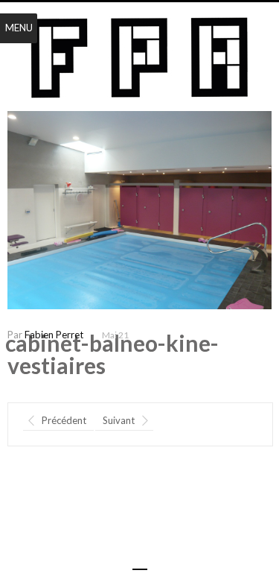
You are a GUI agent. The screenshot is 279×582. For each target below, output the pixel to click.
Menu (19, 28)
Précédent (64, 420)
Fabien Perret (54, 335)
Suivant (119, 420)
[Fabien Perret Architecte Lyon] (139, 58)
